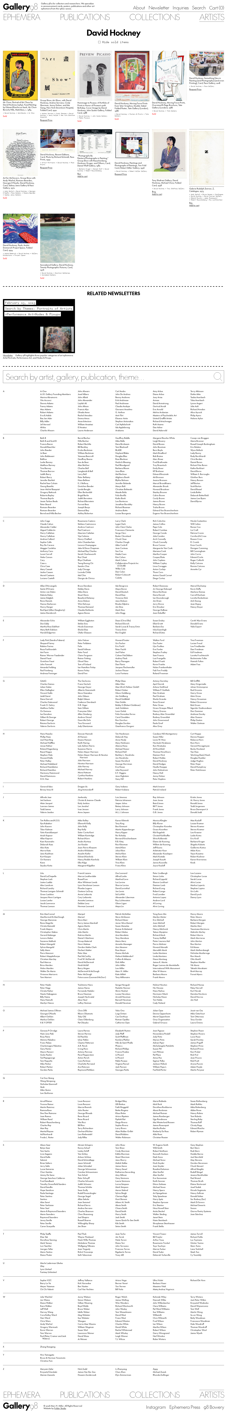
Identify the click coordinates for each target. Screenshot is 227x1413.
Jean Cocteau (121, 548)
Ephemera (21, 16)
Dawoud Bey (83, 510)
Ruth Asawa (158, 424)
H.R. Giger (82, 705)
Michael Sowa (159, 1187)
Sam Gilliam (83, 708)
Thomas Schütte (85, 1187)
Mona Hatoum (84, 772)
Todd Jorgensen (197, 806)
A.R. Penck (82, 1045)
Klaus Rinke (120, 1113)
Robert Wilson (159, 1330)
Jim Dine (119, 606)
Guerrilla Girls (84, 720)
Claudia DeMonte (86, 609)
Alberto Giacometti (86, 690)
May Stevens (196, 1159)
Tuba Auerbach (197, 400)
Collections (154, 16)
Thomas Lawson (47, 906)
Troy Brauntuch (160, 465)
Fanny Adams (46, 406)
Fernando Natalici (86, 990)
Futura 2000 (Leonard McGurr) (92, 977)
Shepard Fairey (47, 643)
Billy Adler (44, 421)
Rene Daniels (46, 600)
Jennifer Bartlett (47, 480)
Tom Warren (46, 1333)
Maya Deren (121, 588)
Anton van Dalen (48, 591)
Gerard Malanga (48, 935)
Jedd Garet (45, 696)
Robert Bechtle (84, 444)
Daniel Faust (45, 658)
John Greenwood (161, 720)
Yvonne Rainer (47, 1104)
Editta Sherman (122, 1153)
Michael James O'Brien (50, 1010)
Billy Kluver (158, 823)
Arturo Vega (121, 1280)
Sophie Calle (46, 542)
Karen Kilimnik (122, 820)
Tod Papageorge (47, 1057)
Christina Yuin (46, 1360)
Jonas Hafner (46, 745)
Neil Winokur (159, 1336)
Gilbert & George (48, 717)
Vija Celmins (83, 536)
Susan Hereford (122, 760)
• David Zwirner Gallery (212, 196)
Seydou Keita (46, 865)
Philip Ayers (195, 415)
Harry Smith (120, 1214)
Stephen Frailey (160, 652)
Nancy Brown (159, 504)
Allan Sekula (83, 1199)
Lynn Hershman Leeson (88, 885)
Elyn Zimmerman (123, 1374)
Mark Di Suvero (197, 1202)
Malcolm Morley (197, 932)
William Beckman (86, 453)
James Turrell (196, 1233)
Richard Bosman (122, 507)
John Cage (45, 520)
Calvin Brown (159, 495)
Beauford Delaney (86, 597)
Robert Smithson (160, 1150)
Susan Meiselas (122, 925)
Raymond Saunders (49, 1217)
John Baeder (46, 450)
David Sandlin (46, 1187)
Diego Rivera (121, 1122)
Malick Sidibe (121, 1163)
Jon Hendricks (121, 757)
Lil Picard (119, 1054)
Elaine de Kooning (161, 841)
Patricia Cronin (197, 533)
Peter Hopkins (159, 778)
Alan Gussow (196, 717)
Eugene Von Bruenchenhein (165, 513)
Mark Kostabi (159, 856)
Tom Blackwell (121, 447)
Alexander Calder (48, 526)
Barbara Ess (158, 626)
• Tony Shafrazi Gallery (174, 188)
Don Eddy (44, 623)
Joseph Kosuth (159, 859)
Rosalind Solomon (161, 1169)
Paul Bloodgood (122, 465)
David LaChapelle (48, 876)
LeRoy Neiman (84, 1002)
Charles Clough (122, 542)
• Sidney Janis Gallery (12, 195)
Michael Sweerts (197, 1205)
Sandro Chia (83, 566)
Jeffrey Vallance (85, 1280)
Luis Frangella (159, 658)
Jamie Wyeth (196, 1333)
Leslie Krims (195, 835)
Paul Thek (82, 1233)
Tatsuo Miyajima (160, 932)
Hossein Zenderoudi (87, 1374)
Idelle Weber (84, 1312)
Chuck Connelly (160, 542)
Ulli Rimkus (120, 1104)
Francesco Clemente (124, 530)
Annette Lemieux (85, 900)
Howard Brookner (161, 489)
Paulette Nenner (122, 987)
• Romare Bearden (28, 193)
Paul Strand (195, 1178)
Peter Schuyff (83, 1178)
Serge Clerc (120, 533)
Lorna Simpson (122, 1184)
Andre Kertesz (84, 841)
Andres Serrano (85, 1208)
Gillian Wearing (85, 1302)
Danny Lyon (195, 897)
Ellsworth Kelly (84, 823)
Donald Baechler (47, 447)
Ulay (42, 1266)
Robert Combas (160, 530)
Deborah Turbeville (161, 1254)
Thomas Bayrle (47, 498)
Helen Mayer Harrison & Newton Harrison (93, 756)
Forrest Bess (83, 504)
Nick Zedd (82, 1369)
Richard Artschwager (162, 421)
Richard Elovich (122, 623)
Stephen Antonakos (124, 421)
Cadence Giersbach (87, 702)
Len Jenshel (83, 806)
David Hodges (159, 763)
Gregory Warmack (49, 1327)
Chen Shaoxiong (85, 1214)
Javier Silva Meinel (123, 923)
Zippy (155, 1369)
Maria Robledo (159, 1101)
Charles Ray (45, 1125)
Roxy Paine (45, 1036)
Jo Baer (43, 453)
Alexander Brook (160, 486)
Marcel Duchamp (198, 585)
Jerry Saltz (45, 1166)
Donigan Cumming (199, 548)
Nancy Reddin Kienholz (88, 859)
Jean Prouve (196, 1057)
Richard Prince (197, 1048)
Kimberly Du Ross (161, 1131)
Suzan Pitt (157, 1048)
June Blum (120, 471)
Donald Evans (196, 623)
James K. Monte (160, 962)
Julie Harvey (83, 766)
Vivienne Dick (121, 597)
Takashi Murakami (198, 968)
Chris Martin (83, 929)
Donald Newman (123, 1002)
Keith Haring (83, 742)
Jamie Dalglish (46, 597)
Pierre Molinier (159, 944)
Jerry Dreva (158, 603)
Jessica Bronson (160, 480)
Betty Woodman (197, 1317)
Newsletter (158, 7)
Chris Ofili (82, 1010)
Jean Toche (120, 1233)
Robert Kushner (197, 856)
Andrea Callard (47, 539)
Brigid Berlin (83, 495)
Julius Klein (120, 850)
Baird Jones (158, 803)
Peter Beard (45, 504)
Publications (84, 16)
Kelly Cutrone (196, 563)
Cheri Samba (46, 1172)
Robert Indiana (122, 789)
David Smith (120, 1211)
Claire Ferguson (85, 655)
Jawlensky (82, 797)
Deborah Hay (121, 736)
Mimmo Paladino (47, 1039)
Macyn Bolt (120, 486)
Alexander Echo (47, 620)
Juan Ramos (45, 1116)
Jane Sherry (120, 1159)
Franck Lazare (84, 873)
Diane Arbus (158, 394)
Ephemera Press (184, 1407)
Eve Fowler (158, 649)
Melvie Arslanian (160, 412)
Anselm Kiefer (84, 853)
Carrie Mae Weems (87, 1324)
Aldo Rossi (157, 1134)
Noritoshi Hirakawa (162, 742)
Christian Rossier (160, 1137)
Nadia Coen (121, 554)
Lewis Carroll (46, 554)
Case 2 (43, 563)
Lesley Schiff (83, 1150)
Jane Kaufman (46, 853)
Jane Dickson (121, 600)
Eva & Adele (45, 415)
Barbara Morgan (198, 919)
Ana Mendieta (121, 935)
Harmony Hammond (49, 772)
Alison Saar (45, 1144)
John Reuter (83, 1110)
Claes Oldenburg (85, 1019)
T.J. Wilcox (120, 1339)
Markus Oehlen (47, 1019)
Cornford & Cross (198, 536)
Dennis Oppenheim (162, 1013)
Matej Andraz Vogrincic (163, 1289)
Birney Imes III (46, 789)
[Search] (113, 379)
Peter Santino (46, 1196)
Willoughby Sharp (86, 1223)
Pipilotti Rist (120, 1119)
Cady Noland (159, 1002)
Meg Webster (84, 1315)
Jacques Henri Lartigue (50, 897)
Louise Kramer (197, 823)
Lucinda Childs (84, 572)
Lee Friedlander (197, 646)
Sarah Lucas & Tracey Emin (127, 626)
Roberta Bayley (47, 495)
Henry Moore (196, 914)
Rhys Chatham (84, 560)
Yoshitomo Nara (85, 984)
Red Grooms (196, 690)
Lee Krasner (196, 832)
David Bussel (196, 489)
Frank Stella (158, 1226)
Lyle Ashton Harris (86, 745)
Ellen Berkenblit (85, 492)
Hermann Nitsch (160, 993)
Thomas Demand (85, 606)
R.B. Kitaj (119, 841)
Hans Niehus (158, 990)
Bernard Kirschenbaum (126, 838)
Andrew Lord (159, 900)
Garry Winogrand (161, 1333)
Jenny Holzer (159, 776)
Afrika (43, 427)
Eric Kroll (194, 838)
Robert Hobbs (159, 757)
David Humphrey (198, 766)
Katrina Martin (84, 935)
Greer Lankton (47, 894)
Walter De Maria (47, 971)
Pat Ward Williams (161, 1308)
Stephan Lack (46, 879)
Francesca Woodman (200, 1321)
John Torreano (122, 1245)
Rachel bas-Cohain (48, 483)
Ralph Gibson (84, 699)
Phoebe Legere (85, 888)
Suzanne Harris (85, 748)
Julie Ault (194, 406)
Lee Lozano (195, 873)
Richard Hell (121, 751)
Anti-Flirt (119, 415)
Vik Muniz (194, 965)
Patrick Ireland (159, 789)
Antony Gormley (160, 680)
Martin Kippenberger (125, 829)
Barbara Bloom (122, 468)
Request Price (46, 120)
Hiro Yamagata (47, 1354)
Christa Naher (46, 990)
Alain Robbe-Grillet (124, 1131)
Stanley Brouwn (160, 492)
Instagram (156, 1407)
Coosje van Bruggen (199, 438)
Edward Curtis (196, 557)
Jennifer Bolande (123, 483)
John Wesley (121, 1308)
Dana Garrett (46, 699)
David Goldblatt (122, 699)
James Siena (121, 1166)
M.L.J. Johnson (122, 812)
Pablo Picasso (121, 1060)
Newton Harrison (86, 763)
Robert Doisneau (160, 585)
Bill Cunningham (197, 551)
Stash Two (194, 1252)
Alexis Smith (120, 1205)
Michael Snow (159, 1159)
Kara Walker (46, 1306)
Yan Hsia (194, 751)
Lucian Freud (196, 643)
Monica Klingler (160, 820)
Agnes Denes (84, 612)
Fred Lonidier (159, 894)
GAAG (43, 680)
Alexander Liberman (124, 897)
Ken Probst (195, 1051)
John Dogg (120, 612)
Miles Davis (83, 591)
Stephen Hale (46, 754)
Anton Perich (83, 1057)
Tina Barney (45, 468)
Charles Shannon (86, 1211)
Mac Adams (45, 409)
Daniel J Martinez (86, 938)
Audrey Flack (121, 658)
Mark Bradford (159, 453)
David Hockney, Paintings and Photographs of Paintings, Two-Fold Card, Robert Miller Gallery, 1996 (130, 165)
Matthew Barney (47, 465)
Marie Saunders (47, 1214)
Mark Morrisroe (197, 938)
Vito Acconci (45, 400)
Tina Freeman (196, 640)
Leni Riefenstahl (85, 1134)
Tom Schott (83, 1175)
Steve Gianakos (85, 693)
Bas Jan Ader (46, 418)
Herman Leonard (86, 906)
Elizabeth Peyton (123, 1030)
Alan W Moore (159, 971)
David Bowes (158, 444)
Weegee (82, 1321)
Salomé (43, 1159)
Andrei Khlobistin (85, 850)
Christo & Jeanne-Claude (89, 800)
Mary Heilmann (122, 742)
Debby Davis (83, 588)
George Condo (160, 533)
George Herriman (123, 763)
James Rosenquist (161, 1125)
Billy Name (45, 996)
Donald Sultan (196, 1196)
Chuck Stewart (196, 1166)
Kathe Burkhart (197, 468)
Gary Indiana (121, 786)
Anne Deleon (84, 600)
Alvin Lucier (195, 882)
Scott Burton (195, 486)
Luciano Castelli (47, 578)
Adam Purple (196, 1066)
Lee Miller (119, 968)
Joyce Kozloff (159, 865)
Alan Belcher (83, 465)
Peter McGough (85, 974)
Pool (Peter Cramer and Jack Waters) (53, 1337)
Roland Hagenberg (49, 748)
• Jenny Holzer (53, 115)
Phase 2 (118, 1045)
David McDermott (86, 962)
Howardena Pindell (161, 1033)
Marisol (81, 916)
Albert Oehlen (46, 1016)
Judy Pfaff (119, 1033)
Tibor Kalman (46, 829)
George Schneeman (87, 1169)
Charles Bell (83, 468)
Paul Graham (159, 696)
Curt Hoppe (195, 733)
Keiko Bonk (120, 498)
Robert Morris (196, 935)
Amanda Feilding (48, 667)
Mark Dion (120, 609)
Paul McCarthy (84, 956)
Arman (156, 400)
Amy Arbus (158, 391)
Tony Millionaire (122, 977)
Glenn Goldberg (122, 693)
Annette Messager (123, 944)
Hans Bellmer (84, 480)
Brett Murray (196, 971)
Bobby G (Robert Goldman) (127, 705)
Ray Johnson (158, 797)
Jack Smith (120, 1217)
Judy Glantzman (85, 726)
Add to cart (82, 176)
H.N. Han (44, 778)
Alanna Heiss (121, 745)
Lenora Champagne (87, 545)
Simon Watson (84, 1299)
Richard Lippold (160, 879)
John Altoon (83, 406)
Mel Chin (82, 575)
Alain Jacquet (46, 803)
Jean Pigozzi (158, 1030)
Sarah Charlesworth (87, 554)
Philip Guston (196, 720)
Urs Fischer (120, 643)
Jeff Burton (195, 483)
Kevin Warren (46, 1330)
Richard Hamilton (48, 769)
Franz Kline (120, 865)
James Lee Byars (198, 498)
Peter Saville (45, 1223)
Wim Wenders (122, 1302)
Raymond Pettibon (86, 1069)
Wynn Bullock (196, 450)
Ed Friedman (196, 652)
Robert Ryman (196, 1131)
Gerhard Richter (85, 1131)
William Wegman (86, 1327)
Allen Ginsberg (85, 714)
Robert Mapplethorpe (50, 956)
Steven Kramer (197, 826)
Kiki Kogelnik (159, 832)
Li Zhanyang (121, 1369)
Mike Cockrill (121, 545)
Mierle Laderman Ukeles (51, 1263)
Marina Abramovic (48, 397)
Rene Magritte (46, 923)
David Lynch (196, 894)
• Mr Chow (30, 113)
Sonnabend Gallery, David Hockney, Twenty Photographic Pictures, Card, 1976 (56, 267)
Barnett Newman (123, 999)
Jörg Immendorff (85, 789)
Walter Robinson (123, 1137)
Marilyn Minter (159, 916)
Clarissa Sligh (121, 1196)
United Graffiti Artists (162, 418)
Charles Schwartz (86, 1181)
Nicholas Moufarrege (200, 953)
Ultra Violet (158, 1280)
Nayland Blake (122, 453)
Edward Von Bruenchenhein (165, 510)
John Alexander (85, 400)
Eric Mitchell (158, 919)
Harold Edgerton (48, 632)
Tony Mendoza (122, 938)
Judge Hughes (196, 760)
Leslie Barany (46, 462)
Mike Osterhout (197, 1013)
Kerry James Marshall (88, 923)
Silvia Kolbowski (160, 838)
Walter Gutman (197, 723)
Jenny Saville (46, 1220)
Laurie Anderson (85, 430)
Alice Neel (82, 999)
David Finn (82, 673)
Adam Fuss (195, 664)
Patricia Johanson (123, 800)
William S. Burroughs (199, 474)
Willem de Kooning (161, 844)
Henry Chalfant (85, 539)
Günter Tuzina (196, 1243)
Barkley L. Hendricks (124, 754)
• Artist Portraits (48, 163)
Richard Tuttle (196, 1236)
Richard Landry (47, 888)
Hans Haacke (46, 733)
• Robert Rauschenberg (92, 171)
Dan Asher (158, 427)
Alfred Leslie (121, 876)
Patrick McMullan (123, 914)
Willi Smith (157, 1147)
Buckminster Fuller (198, 658)
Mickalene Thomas (86, 1243)
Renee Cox (195, 526)
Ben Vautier (83, 1286)
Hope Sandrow (47, 1190)
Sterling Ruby (196, 1119)
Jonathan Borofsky (123, 504)
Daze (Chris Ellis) (123, 620)
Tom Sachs (45, 1150)
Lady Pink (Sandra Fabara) (52, 640)
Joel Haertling (46, 739)
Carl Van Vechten (86, 1289)
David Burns (195, 471)
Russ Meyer (120, 950)
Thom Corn (158, 572)
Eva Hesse (120, 766)
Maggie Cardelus (48, 548)
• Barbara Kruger (84, 169)
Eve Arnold (158, 409)
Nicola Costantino (198, 520)
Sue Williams (158, 1312)
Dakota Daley (46, 594)
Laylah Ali (82, 403)
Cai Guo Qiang (47, 1078)
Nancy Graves (159, 711)
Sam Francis (158, 655)
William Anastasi (85, 424)
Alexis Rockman (160, 1110)
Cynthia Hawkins (85, 775)
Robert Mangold (47, 944)
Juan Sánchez (196, 1214)
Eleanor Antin (121, 418)
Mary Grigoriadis (198, 684)
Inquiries (181, 7)
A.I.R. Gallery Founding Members (55, 394)
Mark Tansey (46, 1243)
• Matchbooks (21, 113)
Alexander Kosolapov (163, 853)
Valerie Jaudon (47, 812)
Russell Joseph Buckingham (202, 444)
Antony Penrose (85, 1051)
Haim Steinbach (160, 1220)
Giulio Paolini (46, 1054)
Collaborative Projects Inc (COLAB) (127, 564)
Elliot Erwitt (158, 623)
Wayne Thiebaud (85, 1236)
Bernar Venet (121, 1283)
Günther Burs (196, 477)
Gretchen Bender (86, 486)
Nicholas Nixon (160, 996)
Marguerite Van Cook (162, 548)
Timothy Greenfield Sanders (53, 1184)
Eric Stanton (158, 1205)
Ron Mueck (195, 956)
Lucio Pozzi (195, 1036)
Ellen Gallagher (47, 690)
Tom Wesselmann (123, 1312)
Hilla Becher (83, 440)
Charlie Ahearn (47, 430)
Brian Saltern (46, 1163)
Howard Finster (122, 640)
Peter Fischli (120, 649)
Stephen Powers (197, 1033)
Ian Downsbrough (161, 597)
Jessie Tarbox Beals (49, 501)
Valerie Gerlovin (47, 726)
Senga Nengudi (122, 984)
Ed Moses (194, 947)
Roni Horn (195, 742)
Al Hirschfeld (158, 748)
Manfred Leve (121, 879)
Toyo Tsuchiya (159, 1245)
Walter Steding (159, 1214)
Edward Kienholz (85, 856)
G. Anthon (120, 412)
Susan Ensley (159, 620)
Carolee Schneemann (88, 1172)
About (139, 7)
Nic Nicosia (158, 987)
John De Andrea (122, 394)
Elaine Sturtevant (198, 1184)
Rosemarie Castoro (86, 520)
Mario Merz (120, 941)
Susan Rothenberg (198, 1101)
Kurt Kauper (45, 856)
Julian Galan (46, 686)
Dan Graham (159, 693)
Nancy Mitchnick (160, 929)
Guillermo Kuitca (198, 847)
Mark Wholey (121, 1333)
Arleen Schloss (84, 1157)
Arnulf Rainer (46, 1101)
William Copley (160, 563)
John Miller (120, 965)
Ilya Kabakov (46, 823)
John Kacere (46, 826)
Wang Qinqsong (47, 1080)
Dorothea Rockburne (162, 1107)
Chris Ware (45, 1321)
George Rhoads (85, 1113)
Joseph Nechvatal (86, 996)
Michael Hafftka (47, 742)
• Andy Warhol (9, 191)
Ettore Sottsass (159, 1184)
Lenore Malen (46, 938)
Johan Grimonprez (199, 686)
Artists (211, 16)
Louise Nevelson (122, 993)
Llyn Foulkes (158, 646)
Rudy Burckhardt (197, 456)
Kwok (192, 862)
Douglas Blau (121, 456)
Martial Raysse (46, 1131)
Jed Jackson (45, 800)
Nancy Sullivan (197, 1193)
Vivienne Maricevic (49, 974)
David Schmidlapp (86, 1159)
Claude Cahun (46, 524)
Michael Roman (160, 1113)
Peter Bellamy (84, 477)
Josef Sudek (195, 1187)
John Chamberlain (86, 542)
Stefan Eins (83, 623)
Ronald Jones (196, 803)
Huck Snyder (158, 1163)
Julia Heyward (121, 769)
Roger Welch (121, 1296)
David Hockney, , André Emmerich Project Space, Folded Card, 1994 (17, 248)
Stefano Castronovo (87, 524)
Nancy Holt (158, 772)
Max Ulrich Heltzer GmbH (127, 686)
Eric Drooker (158, 606)
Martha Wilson (159, 1327)
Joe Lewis (119, 891)
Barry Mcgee (84, 968)
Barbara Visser (159, 1283)
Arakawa (119, 430)
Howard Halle (46, 757)
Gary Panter (45, 1048)
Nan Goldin (120, 702)
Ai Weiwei (82, 1339)
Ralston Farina (46, 646)
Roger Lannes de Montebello (166, 965)
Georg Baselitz (47, 486)
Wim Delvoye (84, 603)
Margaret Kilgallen (86, 865)
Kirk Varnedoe (84, 1283)
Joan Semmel (84, 1202)
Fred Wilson (158, 1321)
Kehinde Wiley (159, 1296)
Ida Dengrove (121, 585)
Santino (43, 1199)
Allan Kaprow (46, 838)
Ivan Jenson (83, 809)
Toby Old (82, 1016)
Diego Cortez (159, 578)
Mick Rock (157, 1104)
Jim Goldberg (121, 696)
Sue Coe (119, 551)
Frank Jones (158, 809)
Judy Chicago (84, 569)
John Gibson (83, 696)
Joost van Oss (196, 1010)
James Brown (159, 501)
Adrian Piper (158, 1042)
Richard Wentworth (124, 1306)
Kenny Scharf (84, 1147)
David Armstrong (160, 403)
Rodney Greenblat (161, 717)
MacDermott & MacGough (52, 916)
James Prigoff (196, 1042)
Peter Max (82, 953)
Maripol (81, 914)
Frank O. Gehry (47, 705)
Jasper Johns (121, 803)
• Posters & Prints (136, 114)
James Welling (122, 1299)
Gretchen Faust (47, 661)
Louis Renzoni (84, 1101)
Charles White (122, 1324)
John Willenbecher (161, 1302)
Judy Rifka (82, 1137)
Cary (42, 560)
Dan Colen (120, 571)
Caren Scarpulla (47, 1226)
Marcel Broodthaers (162, 483)
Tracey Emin (121, 629)
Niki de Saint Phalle (124, 1042)
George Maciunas (48, 919)
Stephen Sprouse (160, 1202)
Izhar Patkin (83, 1039)
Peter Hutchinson (198, 769)
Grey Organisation (161, 1019)
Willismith (157, 1315)
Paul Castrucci (84, 530)
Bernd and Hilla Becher (50, 513)
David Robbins (121, 1134)
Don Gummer (196, 711)
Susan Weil (83, 1330)
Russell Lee (83, 879)
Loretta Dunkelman (199, 597)
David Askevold (160, 430)
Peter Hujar (195, 763)
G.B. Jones (158, 812)
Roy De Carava (47, 545)
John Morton (196, 941)
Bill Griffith (195, 680)
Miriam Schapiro (85, 1144)
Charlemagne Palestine (50, 1045)
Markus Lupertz (197, 885)
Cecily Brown (159, 498)
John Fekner (83, 640)
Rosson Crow (196, 539)
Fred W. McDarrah (86, 959)
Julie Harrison (84, 760)
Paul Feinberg (46, 670)
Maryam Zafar (46, 1369)
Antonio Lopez (159, 897)
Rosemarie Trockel (161, 1243)
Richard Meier (121, 919)
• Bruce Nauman (207, 194)
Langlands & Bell (85, 471)
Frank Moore (159, 977)
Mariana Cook (159, 551)
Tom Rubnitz (195, 1116)
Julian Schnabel (85, 1166)
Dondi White (121, 1327)
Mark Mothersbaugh (199, 950)
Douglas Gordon (122, 723)
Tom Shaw (119, 1147)
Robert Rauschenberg (50, 1122)
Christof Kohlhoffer (161, 835)
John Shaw (120, 1144)
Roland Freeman (160, 673)
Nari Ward (45, 1317)
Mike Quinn (45, 1089)
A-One (43, 391)
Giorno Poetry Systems (200, 1211)
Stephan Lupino (197, 888)
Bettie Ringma (121, 1110)
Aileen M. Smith (122, 1202)
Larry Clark (120, 520)
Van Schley (83, 1153)
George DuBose (160, 609)
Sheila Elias (83, 629)
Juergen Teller (46, 1249)
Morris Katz (45, 850)
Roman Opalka (122, 1019)
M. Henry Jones (197, 800)
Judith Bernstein (85, 498)
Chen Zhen (120, 1371)
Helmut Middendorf (124, 956)
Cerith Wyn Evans (198, 620)
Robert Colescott (122, 574)
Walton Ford (158, 640)
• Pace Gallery (208, 86)
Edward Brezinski (161, 474)
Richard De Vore (197, 1280)
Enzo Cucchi (196, 545)
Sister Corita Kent (86, 832)
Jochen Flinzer (122, 670)
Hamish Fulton (196, 661)
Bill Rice (81, 1125)
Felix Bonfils (120, 495)
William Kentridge (86, 835)
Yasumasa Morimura (199, 929)
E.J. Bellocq (83, 483)
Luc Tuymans (196, 1239)
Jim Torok (119, 1236)
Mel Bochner (121, 474)
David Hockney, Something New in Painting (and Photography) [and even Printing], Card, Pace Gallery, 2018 (206, 80)
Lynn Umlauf (46, 1269)
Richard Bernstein (86, 501)
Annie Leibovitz (85, 894)
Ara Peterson (84, 1066)
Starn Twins (195, 1245)
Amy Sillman (121, 1175)
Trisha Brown (159, 507)
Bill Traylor (157, 1236)
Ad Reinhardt (46, 1134)
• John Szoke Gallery (99, 116)
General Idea (46, 786)
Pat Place (157, 1054)
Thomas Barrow (47, 471)
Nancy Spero (159, 1190)
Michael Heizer (122, 748)
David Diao (120, 594)
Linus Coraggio (160, 566)
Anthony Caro (46, 551)
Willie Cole (120, 568)
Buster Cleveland (123, 536)
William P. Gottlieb (161, 690)
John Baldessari (47, 456)
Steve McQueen (122, 916)
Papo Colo (157, 526)
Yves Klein (120, 862)
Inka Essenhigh (160, 629)
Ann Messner (121, 947)
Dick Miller (120, 962)
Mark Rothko (196, 1104)
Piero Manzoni (46, 953)
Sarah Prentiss (196, 1039)
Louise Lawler (46, 900)
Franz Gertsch (84, 684)
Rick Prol (194, 1054)
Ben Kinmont (121, 826)
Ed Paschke (83, 1036)
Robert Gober (121, 690)
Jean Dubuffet (159, 612)
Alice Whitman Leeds (87, 882)
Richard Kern (84, 838)
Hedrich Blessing (123, 462)
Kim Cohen (120, 557)
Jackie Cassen (46, 572)
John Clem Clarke (123, 526)
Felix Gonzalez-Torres (125, 714)
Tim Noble (157, 999)
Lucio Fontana (121, 673)
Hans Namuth (46, 999)
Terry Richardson (85, 1128)
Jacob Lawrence (47, 903)
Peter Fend (83, 652)
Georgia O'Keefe (48, 1013)
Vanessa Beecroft (86, 456)
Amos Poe (157, 1057)
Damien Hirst (159, 754)
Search (199, 7)
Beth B (43, 438)
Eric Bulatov (195, 447)
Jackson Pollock (160, 1063)
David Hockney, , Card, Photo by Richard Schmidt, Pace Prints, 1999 (57, 157)
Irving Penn (83, 1048)
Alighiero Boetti (122, 477)
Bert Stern (195, 1147)
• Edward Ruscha (196, 198)
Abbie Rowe (195, 1110)
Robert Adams (46, 412)
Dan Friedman (197, 649)
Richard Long (159, 888)
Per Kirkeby (120, 835)
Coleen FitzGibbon (124, 655)
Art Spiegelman (160, 1193)
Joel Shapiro (83, 1217)
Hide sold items (115, 42)
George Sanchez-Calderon (52, 1178)
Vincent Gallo (46, 693)
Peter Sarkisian (47, 1205)
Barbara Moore (160, 974)
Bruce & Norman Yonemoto (52, 1357)
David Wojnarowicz (199, 1306)
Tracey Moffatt (159, 938)
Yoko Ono (119, 1010)
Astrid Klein (120, 847)
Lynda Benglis (84, 489)
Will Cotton (195, 524)
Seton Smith (120, 1226)
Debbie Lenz (83, 903)
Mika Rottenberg (198, 1107)
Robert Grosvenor (198, 702)
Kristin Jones (196, 797)
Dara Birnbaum (122, 444)
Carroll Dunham (197, 594)
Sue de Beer (83, 462)
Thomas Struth (196, 1181)
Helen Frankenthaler (162, 667)
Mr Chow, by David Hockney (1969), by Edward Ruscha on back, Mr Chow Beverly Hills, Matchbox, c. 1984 (20, 106)
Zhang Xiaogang (47, 1346)
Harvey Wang (46, 1312)
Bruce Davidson (85, 585)
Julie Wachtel (46, 1296)
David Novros (196, 996)
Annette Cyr (196, 569)
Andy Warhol (46, 1324)
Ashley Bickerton (85, 513)
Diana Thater (46, 1254)
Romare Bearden (48, 507)
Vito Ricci (82, 1122)
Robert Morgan (197, 923)
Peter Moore (196, 916)
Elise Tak (44, 1236)
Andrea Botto (121, 510)
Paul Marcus (45, 962)
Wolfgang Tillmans (86, 1245)
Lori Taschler (46, 1245)
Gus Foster (158, 643)
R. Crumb (194, 542)
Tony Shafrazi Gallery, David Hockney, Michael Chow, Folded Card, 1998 (166, 183)
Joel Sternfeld (196, 1157)
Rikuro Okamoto (85, 1013)
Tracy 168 (119, 1254)
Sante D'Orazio (47, 588)
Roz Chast (82, 557)
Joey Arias (157, 397)
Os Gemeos (45, 711)
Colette (118, 577)
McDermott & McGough (88, 971)
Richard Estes (159, 632)
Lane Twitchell (196, 1249)
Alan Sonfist (158, 1172)
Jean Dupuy (195, 603)
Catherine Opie (122, 1022)
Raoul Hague (46, 751)
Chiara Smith (121, 1208)
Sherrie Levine (122, 885)
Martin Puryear (197, 1069)
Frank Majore (46, 929)
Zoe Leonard (121, 873)
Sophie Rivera (121, 1125)
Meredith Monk (160, 950)
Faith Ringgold (121, 1107)
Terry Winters (196, 1296)
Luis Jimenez (121, 797)
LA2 (42, 873)
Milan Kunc (195, 850)
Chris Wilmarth (160, 1317)
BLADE (118, 450)
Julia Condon (159, 536)
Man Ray (44, 1128)
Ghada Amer (84, 412)
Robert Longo (159, 891)
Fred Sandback (47, 1181)
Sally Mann (45, 950)
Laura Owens (196, 1022)
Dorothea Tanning (48, 1239)
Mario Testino (46, 1252)
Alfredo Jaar (46, 797)
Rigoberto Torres (123, 1252)
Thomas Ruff (196, 1122)
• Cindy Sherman (61, 113)
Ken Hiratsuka (159, 745)
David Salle (45, 1157)
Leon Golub (120, 711)
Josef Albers (83, 394)
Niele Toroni (121, 1239)
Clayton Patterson (86, 1042)
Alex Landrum (46, 885)
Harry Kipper (121, 832)
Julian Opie (158, 1010)
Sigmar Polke (159, 1060)
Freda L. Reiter (47, 1137)
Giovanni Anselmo (123, 409)
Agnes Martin (84, 925)
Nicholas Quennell (48, 1084)
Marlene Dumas (197, 591)
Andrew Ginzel (85, 717)
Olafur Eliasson (85, 632)
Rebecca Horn (196, 739)
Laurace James (47, 806)
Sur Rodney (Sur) (198, 1199)
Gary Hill (119, 778)
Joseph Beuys (84, 507)
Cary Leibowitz (84, 897)
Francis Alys (83, 409)
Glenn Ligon (121, 903)
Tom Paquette (46, 1060)
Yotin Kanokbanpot (49, 832)
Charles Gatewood (48, 702)
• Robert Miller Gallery (137, 171)
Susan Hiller (158, 736)
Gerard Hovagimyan (200, 745)
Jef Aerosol (45, 424)
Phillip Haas (45, 736)
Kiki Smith (119, 1223)
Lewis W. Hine (159, 739)
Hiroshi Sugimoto (198, 1190)
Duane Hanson (84, 739)
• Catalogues (218, 194)
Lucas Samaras (47, 1169)
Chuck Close (121, 539)
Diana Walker (46, 1302)
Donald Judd (196, 812)
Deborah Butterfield (199, 495)
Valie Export (195, 626)
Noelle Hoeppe (160, 766)
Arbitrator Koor (160, 850)
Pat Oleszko (83, 1022)
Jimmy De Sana (47, 1175)
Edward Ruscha (197, 1128)
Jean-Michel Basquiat (50, 489)
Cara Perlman (84, 1060)
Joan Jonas (158, 800)
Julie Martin (83, 932)
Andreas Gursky (197, 714)
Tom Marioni (46, 977)
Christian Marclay (48, 959)
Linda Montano (160, 956)
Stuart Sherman (122, 1157)
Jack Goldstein (122, 708)
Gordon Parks (46, 1069)
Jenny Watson (84, 1296)
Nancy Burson (196, 480)
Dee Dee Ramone (48, 1113)
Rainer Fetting (84, 658)
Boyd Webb (83, 1306)
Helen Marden (47, 968)
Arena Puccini (196, 1063)
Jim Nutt (194, 999)
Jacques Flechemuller (125, 667)
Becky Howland (197, 748)
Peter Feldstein (84, 643)
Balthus (43, 459)
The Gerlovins (84, 680)
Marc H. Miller (121, 971)
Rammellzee (46, 1110)
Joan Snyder (158, 1166)
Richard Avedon (197, 409)
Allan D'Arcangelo (48, 585)
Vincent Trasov (159, 1233)
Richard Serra (84, 1205)
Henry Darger (46, 606)
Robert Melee (121, 932)
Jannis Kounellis (160, 862)
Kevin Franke (159, 664)
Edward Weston (122, 1321)
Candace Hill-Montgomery (165, 733)
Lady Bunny (195, 453)
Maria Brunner (197, 440)
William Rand (46, 1119)
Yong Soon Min (159, 914)
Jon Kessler (83, 844)
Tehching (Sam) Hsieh (200, 754)
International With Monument (166, 968)
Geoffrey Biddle (122, 438)
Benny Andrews (122, 397)
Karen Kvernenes (198, 859)
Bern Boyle (158, 450)
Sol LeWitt (120, 894)
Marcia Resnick (85, 1107)
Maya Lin (119, 906)
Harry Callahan (47, 533)
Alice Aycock (196, 412)
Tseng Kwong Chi (85, 563)
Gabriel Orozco (160, 1022)
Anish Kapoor (46, 835)
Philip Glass (120, 680)
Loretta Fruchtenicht (199, 655)
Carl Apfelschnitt (122, 424)
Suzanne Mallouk (48, 941)
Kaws (42, 862)
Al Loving (157, 903)
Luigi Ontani (121, 1013)
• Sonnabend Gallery (48, 275)
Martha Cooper (160, 554)
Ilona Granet (159, 702)
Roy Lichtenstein (122, 900)
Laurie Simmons (122, 1181)
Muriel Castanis (47, 575)
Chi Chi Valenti (47, 1289)
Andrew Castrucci (86, 526)
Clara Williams (159, 1306)
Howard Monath (160, 947)
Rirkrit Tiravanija (85, 1252)
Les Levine (120, 882)
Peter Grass (158, 705)
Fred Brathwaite (160, 462)
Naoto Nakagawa (48, 993)
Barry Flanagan (122, 661)
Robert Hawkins (85, 778)
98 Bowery (214, 1407)
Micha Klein (120, 853)
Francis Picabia (122, 1051)
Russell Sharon (84, 1220)
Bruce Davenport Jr (199, 809)
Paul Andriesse (122, 403)
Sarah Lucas (195, 879)
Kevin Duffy (195, 588)
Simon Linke (158, 876)
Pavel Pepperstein (86, 1054)
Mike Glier (120, 684)
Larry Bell (82, 474)
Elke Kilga (82, 862)
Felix (80, 646)
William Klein (121, 859)
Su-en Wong (196, 1315)
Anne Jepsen (84, 812)
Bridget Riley (121, 1101)
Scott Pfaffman (121, 1036)
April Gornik (158, 684)
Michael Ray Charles (87, 551)
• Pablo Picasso (83, 118)
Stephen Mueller (197, 962)
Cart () (216, 7)
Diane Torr (120, 1243)
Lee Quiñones (46, 1093)
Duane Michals (122, 953)
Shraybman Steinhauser (164, 1223)
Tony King (119, 823)
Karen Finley (83, 670)
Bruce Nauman (85, 993)
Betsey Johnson (122, 806)
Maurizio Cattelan (86, 533)
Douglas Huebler (198, 757)
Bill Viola (119, 1289)
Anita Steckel (159, 1211)
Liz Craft (194, 530)
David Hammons (47, 776)
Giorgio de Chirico (86, 578)
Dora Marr (82, 919)
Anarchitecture (84, 421)
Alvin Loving (158, 906)
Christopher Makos (49, 932)
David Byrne (196, 501)
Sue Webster (83, 1317)
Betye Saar (45, 1147)
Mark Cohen (121, 560)
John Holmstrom (160, 769)
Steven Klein (121, 856)
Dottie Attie (195, 394)
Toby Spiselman (160, 1196)
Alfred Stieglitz (197, 1169)
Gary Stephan (196, 1144)
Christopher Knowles (162, 826)
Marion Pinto (158, 1039)
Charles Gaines (47, 684)
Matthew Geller (47, 708)
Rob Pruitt (194, 1060)
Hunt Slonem (121, 1199)
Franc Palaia (45, 1042)
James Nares (84, 987)
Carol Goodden (122, 717)
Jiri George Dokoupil (162, 588)
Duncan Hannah (85, 733)
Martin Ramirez (47, 1107)
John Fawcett (46, 664)
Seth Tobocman (85, 1254)
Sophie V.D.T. (46, 1280)
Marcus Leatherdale (87, 876)
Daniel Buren (196, 462)
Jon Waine (45, 1299)
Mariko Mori (196, 925)
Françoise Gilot (85, 711)
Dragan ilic (83, 786)
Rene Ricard (83, 1116)
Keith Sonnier (159, 1181)
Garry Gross (196, 693)
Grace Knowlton (160, 829)
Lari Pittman (158, 1051)
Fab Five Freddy (160, 670)
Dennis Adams (46, 403)
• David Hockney (9, 113)
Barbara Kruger (197, 841)
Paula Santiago (47, 1193)
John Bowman (159, 447)
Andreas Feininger (48, 673)
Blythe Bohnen (122, 480)
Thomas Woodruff (198, 1327)
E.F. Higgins (120, 772)
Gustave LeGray (85, 891)
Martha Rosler (159, 1128)
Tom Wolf (194, 1308)
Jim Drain (157, 600)
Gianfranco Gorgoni (124, 726)
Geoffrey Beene (85, 459)
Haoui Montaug (160, 959)
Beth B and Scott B (48, 440)
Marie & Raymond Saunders (53, 1211)
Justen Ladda (46, 882)
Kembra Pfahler (122, 1039)
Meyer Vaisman (47, 1286)
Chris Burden (196, 459)
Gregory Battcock (48, 492)
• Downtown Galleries (61, 273)
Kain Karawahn (47, 841)
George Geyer (84, 686)
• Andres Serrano (47, 113)
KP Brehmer (158, 471)
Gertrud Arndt (159, 406)
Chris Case (45, 566)
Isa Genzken (46, 714)
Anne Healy (120, 739)
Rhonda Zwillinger (161, 1374)
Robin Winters (159, 1339)
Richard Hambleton (49, 766)
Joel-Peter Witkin (198, 1299)
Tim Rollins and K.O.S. (50, 820)
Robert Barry (46, 477)
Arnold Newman (123, 996)
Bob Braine (158, 456)
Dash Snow (158, 1157)
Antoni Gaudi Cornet (162, 575)
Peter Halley (45, 760)
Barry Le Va (45, 1283)
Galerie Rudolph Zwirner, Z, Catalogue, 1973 (201, 189)
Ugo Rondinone (160, 1119)
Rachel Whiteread (123, 1330)
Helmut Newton (160, 984)
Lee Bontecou (121, 501)
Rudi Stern (195, 1150)
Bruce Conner (159, 545)
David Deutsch (121, 591)
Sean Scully (83, 1190)
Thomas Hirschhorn (162, 751)
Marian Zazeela (47, 1374)
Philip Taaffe (45, 1233)
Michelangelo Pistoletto (163, 1045)
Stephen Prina (196, 1045)
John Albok (83, 397)
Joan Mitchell (159, 923)
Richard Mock (159, 935)
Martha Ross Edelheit (49, 626)
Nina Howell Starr (161, 1208)
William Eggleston (86, 620)
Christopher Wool (198, 1330)
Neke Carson (46, 557)
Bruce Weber (84, 1308)
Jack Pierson (121, 1066)
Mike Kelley (83, 820)
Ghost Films (83, 661)
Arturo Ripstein (122, 1116)
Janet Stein (158, 1217)
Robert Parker (46, 1066)
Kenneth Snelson (160, 1153)
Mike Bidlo (120, 440)
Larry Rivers (120, 1128)
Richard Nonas (197, 984)
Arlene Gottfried (160, 686)
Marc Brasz (158, 459)
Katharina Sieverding (125, 1172)
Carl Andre (120, 391)
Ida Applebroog (122, 427)
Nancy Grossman (198, 699)
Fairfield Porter (159, 1069)
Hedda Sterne (196, 1153)
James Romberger (161, 1116)
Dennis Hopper (197, 736)
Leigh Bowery (159, 440)
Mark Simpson (121, 1187)
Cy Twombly (195, 1254)
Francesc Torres (122, 1249)
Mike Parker (45, 1063)
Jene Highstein (122, 776)
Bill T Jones (158, 806)
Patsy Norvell (196, 987)
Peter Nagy (45, 987)
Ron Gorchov (121, 720)
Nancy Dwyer (196, 606)
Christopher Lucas (198, 876)
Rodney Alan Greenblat (164, 714)
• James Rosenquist (210, 198)
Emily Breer (158, 468)
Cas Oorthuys (121, 1016)
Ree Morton (195, 944)
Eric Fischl (119, 646)
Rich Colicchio (159, 520)
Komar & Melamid (123, 929)
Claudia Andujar (122, 406)
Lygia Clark (120, 524)
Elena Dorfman (160, 591)
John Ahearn (84, 391)
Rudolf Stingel (196, 1172)
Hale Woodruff (197, 1324)
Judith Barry (45, 474)
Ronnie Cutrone (197, 566)
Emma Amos (83, 418)
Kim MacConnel (47, 914)
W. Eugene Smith (160, 1144)
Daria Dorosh (159, 594)
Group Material (85, 941)
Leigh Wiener (121, 1336)
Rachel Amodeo (85, 415)
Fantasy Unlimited (48, 1272)
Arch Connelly (159, 539)
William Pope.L (159, 1066)
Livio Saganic (46, 1153)
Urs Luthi (194, 891)
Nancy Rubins (196, 1113)
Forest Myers (196, 974)
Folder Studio (60, 1408)
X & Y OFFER (46, 1022)
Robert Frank (159, 661)
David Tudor (158, 1252)
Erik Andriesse (122, 400)
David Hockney (160, 760)
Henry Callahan (47, 536)
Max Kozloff (195, 820)
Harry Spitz (158, 1199)
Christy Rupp (196, 1125)
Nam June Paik (47, 1033)
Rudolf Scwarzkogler (87, 1193)
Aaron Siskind (121, 1190)
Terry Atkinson (197, 391)
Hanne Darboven (48, 603)
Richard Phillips (122, 1048)
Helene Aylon (196, 418)
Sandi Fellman (84, 649)
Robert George (47, 720)
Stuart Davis (83, 594)
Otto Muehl (195, 959)
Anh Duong (195, 600)
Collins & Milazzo (123, 959)
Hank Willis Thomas (87, 1239)
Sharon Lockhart (160, 882)
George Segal (84, 1196)
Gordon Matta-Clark (87, 947)
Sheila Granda (159, 699)
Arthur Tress (158, 1239)
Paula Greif (158, 723)
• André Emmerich (10, 253)
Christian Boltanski (123, 489)
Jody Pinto (157, 1036)
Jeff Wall (44, 1308)
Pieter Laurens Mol (161, 941)
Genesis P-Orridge (48, 1030)
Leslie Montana (160, 953)
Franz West (120, 1317)
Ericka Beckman (85, 450)
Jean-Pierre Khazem (87, 847)
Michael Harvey (85, 769)
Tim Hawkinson (122, 733)
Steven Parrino (84, 1033)
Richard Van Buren (198, 465)
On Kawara (45, 859)
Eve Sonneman (160, 1178)
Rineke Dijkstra (122, 603)
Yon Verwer (120, 1286)
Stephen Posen (197, 1030)
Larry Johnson (121, 809)
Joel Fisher (120, 652)
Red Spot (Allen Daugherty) (52, 609)
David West (120, 1315)
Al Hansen (82, 736)
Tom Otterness (197, 1016)
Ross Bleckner (121, 459)
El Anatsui (82, 427)
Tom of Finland (84, 664)
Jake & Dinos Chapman (88, 548)
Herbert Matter (85, 950)
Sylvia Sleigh (121, 1193)
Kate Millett (120, 974)
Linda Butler (195, 492)
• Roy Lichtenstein (214, 200)
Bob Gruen (195, 705)
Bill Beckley (83, 447)
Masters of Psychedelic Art (165, 415)
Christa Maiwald (47, 925)
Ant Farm (44, 652)
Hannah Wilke (159, 1299)
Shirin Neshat (121, 990)
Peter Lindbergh (160, 873)
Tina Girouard (84, 723)
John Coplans (159, 560)
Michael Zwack (159, 1371)
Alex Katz (44, 847)
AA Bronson (158, 477)
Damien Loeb (159, 885)
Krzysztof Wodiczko (199, 1302)
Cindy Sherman (122, 1150)
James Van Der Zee (87, 1371)
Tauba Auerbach (197, 397)
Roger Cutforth (197, 560)
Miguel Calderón (47, 530)
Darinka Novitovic (198, 993)
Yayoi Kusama (196, 853)
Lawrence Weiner (86, 1333)
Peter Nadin (45, 984)
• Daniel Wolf (97, 169)
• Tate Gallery (171, 111)
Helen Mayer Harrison (88, 751)
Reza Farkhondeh (48, 649)
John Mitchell (159, 925)
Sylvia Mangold (47, 947)
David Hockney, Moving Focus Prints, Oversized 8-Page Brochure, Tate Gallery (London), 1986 (168, 105)
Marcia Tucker (159, 1249)
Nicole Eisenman (85, 626)
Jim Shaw (82, 1226)
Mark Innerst (159, 786)
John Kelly (82, 826)
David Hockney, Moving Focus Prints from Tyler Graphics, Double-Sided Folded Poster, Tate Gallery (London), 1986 (131, 107)
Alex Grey (157, 726)
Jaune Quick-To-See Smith (127, 1220)
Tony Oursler (196, 1019)
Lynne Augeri (196, 403)
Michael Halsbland (48, 763)
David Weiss (83, 1336)
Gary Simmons (122, 1178)
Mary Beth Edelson (48, 629)
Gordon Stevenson (199, 1163)
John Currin (195, 554)
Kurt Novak (195, 990)
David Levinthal (122, 888)
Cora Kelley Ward (48, 1315)
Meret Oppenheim (161, 1016)
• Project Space (19, 255)
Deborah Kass (46, 844)
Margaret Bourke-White (164, 438)
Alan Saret (45, 1202)
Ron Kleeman (121, 844)
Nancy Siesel (121, 1169)
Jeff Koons (157, 847)
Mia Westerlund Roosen (164, 1122)
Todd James (45, 809)
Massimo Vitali (159, 1286)
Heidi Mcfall (83, 965)
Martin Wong (196, 1312)
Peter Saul (44, 1208)
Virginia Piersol (122, 1063)
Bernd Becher (84, 438)
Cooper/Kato (159, 557)
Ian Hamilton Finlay (87, 667)
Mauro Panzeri (47, 1051)
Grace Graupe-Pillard (163, 708)
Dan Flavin (120, 664)
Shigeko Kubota (197, 844)
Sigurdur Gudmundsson (201, 708)
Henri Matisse (84, 944)
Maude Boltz (121, 492)
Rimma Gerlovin (47, 723)
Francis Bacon (46, 444)
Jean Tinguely (84, 1249)
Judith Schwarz (84, 1184)
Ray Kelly (82, 829)
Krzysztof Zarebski (48, 1371)
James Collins (159, 524)
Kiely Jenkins (83, 803)
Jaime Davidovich (48, 612)
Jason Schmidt (84, 1163)
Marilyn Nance (47, 1002)
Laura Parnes (84, 1030)
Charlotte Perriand (86, 1063)
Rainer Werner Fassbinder (52, 655)
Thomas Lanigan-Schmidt (51, 891)
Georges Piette (122, 1069)
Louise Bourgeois (123, 513)
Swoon (193, 1208)
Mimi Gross (195, 696)
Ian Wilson (158, 1324)
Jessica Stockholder (199, 1175)
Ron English (120, 632)
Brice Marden (46, 965)
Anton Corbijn (159, 569)
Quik (42, 1087)
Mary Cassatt (46, 569)
